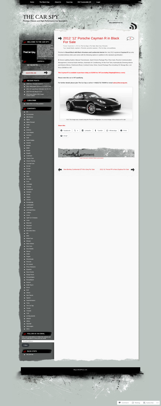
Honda (28, 194)
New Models (29, 248)
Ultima (28, 321)
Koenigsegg (29, 202)
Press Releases (31, 267)
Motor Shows (30, 243)
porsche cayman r (92, 48)
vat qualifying (111, 48)
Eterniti (28, 166)
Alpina (28, 119)
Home (32, 2)
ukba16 (28, 318)
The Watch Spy (44, 2)
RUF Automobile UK (84, 2)
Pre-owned (29, 264)
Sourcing (69, 2)
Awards (28, 143)
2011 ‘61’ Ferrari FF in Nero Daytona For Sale (114, 169)
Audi (27, 137)
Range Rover (30, 274)
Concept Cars (30, 163)
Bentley (28, 145)
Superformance (30, 300)
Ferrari (28, 171)
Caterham (29, 155)
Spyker (28, 298)
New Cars (29, 246)
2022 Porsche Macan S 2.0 (34, 91)
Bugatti (28, 153)
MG (27, 233)
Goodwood (29, 189)
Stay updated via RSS (116, 22)
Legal (98, 2)
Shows (28, 292)
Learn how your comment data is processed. (92, 158)
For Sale (28, 179)
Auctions (28, 135)
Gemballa (29, 184)
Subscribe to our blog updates (34, 103)
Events (28, 168)
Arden (28, 124)
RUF (27, 290)
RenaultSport (30, 279)
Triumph (28, 310)
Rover (28, 287)
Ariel (27, 127)
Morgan (28, 241)
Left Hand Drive (30, 210)
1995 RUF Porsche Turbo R (34, 84)
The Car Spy (41, 17)
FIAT (27, 174)
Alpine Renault (30, 122)
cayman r (77, 48)
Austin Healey (30, 140)
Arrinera (28, 130)
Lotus (28, 220)
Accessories (30, 114)
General (28, 186)
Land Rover (29, 207)
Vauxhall (28, 323)
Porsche (28, 261)
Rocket (28, 282)
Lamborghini (29, 205)
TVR (27, 313)
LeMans (28, 212)
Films (27, 176)
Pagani (28, 256)
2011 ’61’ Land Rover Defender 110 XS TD (38, 89)
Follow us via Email (36, 334)
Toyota (28, 308)
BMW (27, 148)
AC (27, 112)
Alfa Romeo (29, 117)
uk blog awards (30, 316)
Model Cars (29, 238)
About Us (58, 2)
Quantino (29, 269)
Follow (25, 345)
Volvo (27, 329)
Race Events (30, 272)
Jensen (28, 199)
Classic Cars (30, 158)
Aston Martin (30, 132)
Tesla (27, 303)
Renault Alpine (30, 277)
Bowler (28, 150)
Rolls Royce (29, 285)
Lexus (28, 215)
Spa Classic (29, 295)
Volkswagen (29, 326)
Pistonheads (29, 259)
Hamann (28, 192)
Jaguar (28, 197)
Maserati (28, 223)
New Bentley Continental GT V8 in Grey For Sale (79, 169)
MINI (27, 236)
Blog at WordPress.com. (80, 369)
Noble (28, 254)
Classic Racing (30, 161)
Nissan (28, 251)
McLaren (28, 228)
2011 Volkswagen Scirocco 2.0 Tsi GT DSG (38, 86)
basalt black (70, 48)
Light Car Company (31, 217)
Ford (27, 181)
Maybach (29, 225)
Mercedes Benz (30, 230)
